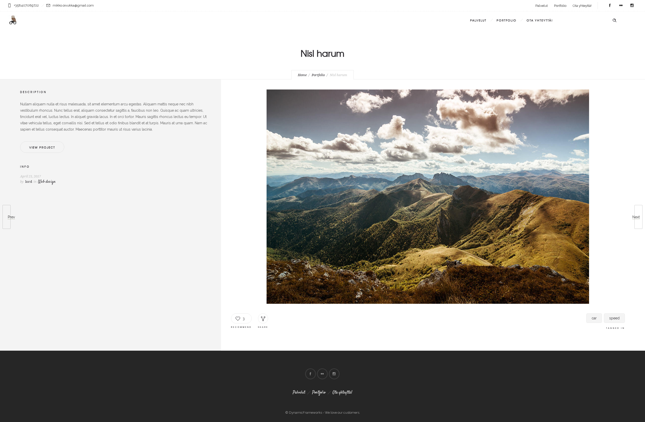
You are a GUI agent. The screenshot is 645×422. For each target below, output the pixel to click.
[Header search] (614, 20)
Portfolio (560, 6)
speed (614, 318)
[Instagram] (631, 5)
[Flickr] (620, 5)
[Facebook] (609, 5)
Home (302, 75)
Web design (46, 182)
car (594, 318)
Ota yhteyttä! (582, 6)
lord (28, 182)
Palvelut (541, 6)
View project (42, 147)
